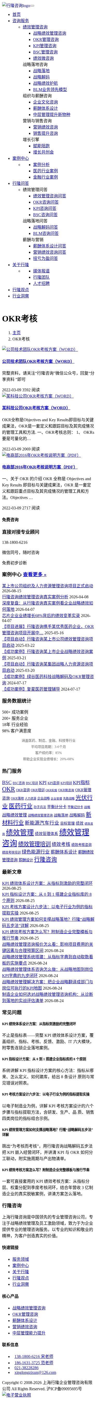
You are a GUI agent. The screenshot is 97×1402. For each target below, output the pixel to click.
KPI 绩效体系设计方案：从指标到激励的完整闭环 (47, 883)
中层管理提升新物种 (51, 114)
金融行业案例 (45, 177)
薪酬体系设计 (45, 108)
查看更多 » (35, 574)
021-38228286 (26, 1368)
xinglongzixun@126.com (35, 1372)
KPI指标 (81, 782)
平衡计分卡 (56, 806)
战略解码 (41, 77)
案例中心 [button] (20, 158)
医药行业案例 (45, 171)
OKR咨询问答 (46, 202)
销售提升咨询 (45, 133)
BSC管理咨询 (45, 52)
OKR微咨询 (66, 790)
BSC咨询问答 (45, 214)
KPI (43, 782)
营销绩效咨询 (45, 127)
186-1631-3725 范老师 (33, 1363)
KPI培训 (66, 783)
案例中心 (20, 1265)
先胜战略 (68, 798)
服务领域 (20, 1259)
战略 (87, 807)
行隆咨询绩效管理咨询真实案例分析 (35, 597)
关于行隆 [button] (20, 265)
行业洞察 (20, 296)
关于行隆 (20, 1272)
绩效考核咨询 (81, 845)
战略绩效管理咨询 (49, 33)
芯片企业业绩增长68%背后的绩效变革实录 (41, 615)
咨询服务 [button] (20, 21)
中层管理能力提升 (29, 1333)
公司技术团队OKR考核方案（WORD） (38, 361)
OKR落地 (17, 798)
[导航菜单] (32, 6)
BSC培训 (32, 783)
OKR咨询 (23, 790)
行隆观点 (20, 290)
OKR (8, 789)
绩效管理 (20, 833)
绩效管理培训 (34, 844)
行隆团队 (41, 277)
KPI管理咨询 (44, 46)
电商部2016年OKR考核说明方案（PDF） (40, 467)
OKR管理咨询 (46, 39)
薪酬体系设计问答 (49, 246)
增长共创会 (43, 152)
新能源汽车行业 (42, 823)
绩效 (80, 823)
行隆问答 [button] (20, 183)
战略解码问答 (45, 227)
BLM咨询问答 (46, 233)
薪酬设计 (26, 860)
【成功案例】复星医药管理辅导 (31, 689)
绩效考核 (61, 844)
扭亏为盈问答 (45, 258)
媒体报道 (41, 271)
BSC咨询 (19, 783)
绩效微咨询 (43, 58)
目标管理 (67, 823)
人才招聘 (41, 283)
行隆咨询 (45, 859)
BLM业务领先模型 (50, 89)
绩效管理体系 (46, 834)
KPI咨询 (53, 783)
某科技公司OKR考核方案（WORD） (36, 408)
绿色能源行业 (36, 852)
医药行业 (21, 806)
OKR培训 (37, 790)
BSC (7, 782)
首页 (16, 14)
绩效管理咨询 (35, 27)
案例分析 (41, 164)
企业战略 (43, 798)
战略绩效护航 (45, 83)
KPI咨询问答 (44, 208)
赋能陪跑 (41, 146)
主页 (16, 333)
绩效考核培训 (11, 852)
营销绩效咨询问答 (49, 252)
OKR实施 (51, 790)
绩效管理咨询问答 (49, 196)
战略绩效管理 (14, 815)
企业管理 (56, 798)
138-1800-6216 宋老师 (33, 1356)
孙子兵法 (40, 807)
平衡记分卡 (75, 807)
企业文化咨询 (45, 102)
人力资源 (30, 798)
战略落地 (41, 71)
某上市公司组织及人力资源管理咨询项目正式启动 (47, 586)
